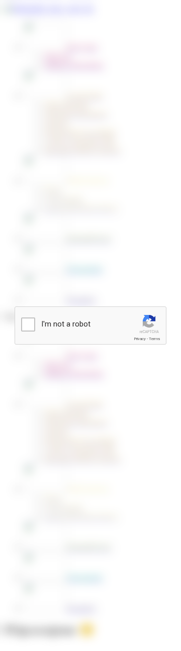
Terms (154, 339)
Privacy (140, 339)
